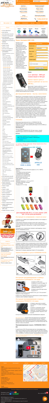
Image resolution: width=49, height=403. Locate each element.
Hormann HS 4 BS (6, 68)
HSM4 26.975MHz (6, 71)
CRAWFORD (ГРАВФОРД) (7, 87)
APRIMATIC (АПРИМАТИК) (7, 83)
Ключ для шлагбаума (6, 160)
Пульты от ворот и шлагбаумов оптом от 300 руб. (7, 245)
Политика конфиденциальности (17, 389)
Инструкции (4, 167)
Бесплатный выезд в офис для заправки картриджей (6, 254)
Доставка (32, 23)
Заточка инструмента (7, 48)
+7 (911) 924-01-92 (39, 7)
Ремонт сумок (5, 189)
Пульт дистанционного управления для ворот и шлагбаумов (7, 151)
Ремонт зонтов (5, 196)
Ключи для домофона (7, 178)
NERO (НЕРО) (5, 111)
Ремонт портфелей (7, 194)
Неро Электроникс (6, 113)
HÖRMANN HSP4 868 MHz (8, 78)
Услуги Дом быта (6, 30)
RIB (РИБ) (4, 120)
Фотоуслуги (5, 43)
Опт (3, 173)
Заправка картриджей (7, 35)
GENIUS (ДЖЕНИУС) (6, 101)
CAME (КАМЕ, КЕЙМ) (6, 57)
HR (3, 114)
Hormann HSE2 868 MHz (8, 62)
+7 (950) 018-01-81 (24, 19)
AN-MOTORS (5, 134)
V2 (2, 127)
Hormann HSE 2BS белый (8, 77)
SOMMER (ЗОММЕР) (6, 124)
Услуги (7, 27)
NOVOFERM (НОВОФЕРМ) (7, 117)
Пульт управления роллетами (8, 144)
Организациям (25, 23)
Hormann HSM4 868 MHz (8, 61)
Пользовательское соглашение (31, 389)
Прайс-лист (4, 174)
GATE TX (4, 100)
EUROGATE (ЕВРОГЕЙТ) (7, 96)
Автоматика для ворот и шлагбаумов (7, 137)
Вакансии (38, 23)
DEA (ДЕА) (4, 88)
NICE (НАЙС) (5, 110)
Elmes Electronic (5, 97)
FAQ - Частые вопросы (6, 170)
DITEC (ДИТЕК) (5, 91)
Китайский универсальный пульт (7, 154)
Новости (7, 241)
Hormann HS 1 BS (6, 65)
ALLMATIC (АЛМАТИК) (6, 58)
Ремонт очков (5, 47)
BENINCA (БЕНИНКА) (6, 84)
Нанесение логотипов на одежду (8, 41)
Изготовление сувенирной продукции (8, 38)
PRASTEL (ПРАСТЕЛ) (6, 119)
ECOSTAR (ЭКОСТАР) (6, 94)
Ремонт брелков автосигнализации (6, 183)
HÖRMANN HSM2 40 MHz (8, 73)
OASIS (3, 129)
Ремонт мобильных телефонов (7, 205)
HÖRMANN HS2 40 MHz (7, 75)
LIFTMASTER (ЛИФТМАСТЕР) (8, 106)
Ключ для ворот (5, 161)
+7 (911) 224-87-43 (23, 7)
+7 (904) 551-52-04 (23, 9)
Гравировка (5, 198)
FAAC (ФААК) (5, 98)
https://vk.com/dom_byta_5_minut (29, 139)
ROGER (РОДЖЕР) (6, 121)
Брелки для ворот (5, 158)
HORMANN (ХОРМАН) (6, 60)
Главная (18, 23)
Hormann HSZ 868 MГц (7, 70)
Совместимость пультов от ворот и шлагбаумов (7, 148)
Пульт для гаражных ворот (7, 163)
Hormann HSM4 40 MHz (7, 74)
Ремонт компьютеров (7, 202)
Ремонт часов (5, 45)
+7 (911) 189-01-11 (23, 16)
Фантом (3, 133)
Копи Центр (5, 32)
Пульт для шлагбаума (6, 142)
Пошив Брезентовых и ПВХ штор (7, 208)
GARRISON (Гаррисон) (6, 104)
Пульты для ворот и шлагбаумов (7, 51)
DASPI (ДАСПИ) (5, 90)
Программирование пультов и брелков (8, 54)
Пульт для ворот (5, 141)
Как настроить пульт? (6, 168)
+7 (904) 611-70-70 (39, 9)
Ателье (4, 187)
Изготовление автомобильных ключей (8, 180)
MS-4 (3, 130)
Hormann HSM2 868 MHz (8, 64)
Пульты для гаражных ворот (7, 157)
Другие (3, 166)
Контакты (44, 23)
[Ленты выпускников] (32, 33)
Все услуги (7, 23)
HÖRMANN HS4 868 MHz (8, 81)
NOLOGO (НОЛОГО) (6, 116)
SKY (3, 126)
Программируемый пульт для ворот (8, 146)
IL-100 (3, 132)
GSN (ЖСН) (4, 103)
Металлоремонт (6, 192)
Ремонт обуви (5, 185)
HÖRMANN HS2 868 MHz (8, 80)
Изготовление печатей (7, 34)
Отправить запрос (39, 68)
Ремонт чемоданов (7, 191)
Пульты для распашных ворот (8, 164)
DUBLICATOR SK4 (6, 93)
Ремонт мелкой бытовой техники (8, 200)
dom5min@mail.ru (43, 21)
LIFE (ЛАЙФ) (4, 107)
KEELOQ (4, 171)
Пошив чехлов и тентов (8, 210)
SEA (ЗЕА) (4, 123)
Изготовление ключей (7, 176)
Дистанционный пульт (20, 317)
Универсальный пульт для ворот (7, 139)
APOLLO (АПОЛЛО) (6, 55)
